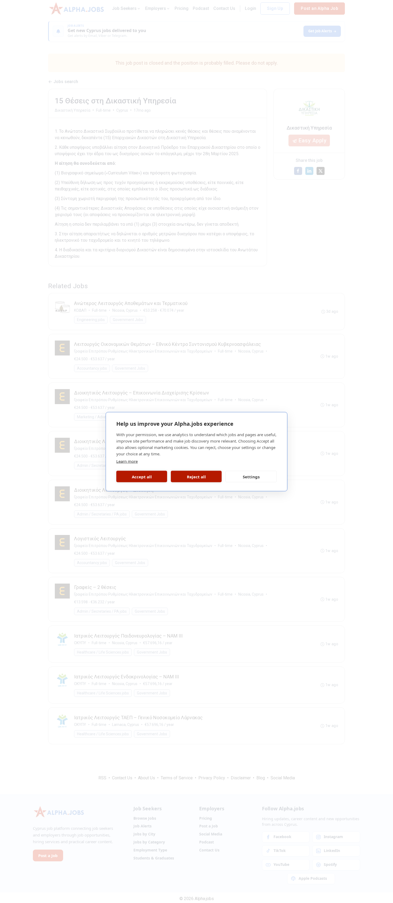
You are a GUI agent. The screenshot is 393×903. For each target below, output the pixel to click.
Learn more (127, 461)
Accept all (142, 476)
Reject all (196, 476)
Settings (251, 476)
